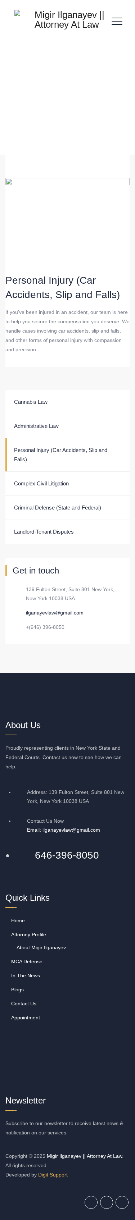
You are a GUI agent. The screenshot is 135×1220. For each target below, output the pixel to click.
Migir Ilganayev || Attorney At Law (84, 1156)
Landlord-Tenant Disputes (44, 532)
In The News (25, 975)
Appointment (25, 1017)
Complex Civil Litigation (41, 483)
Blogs (17, 989)
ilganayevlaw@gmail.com (55, 613)
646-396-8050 (67, 855)
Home (18, 920)
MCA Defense (26, 961)
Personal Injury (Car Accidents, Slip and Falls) (60, 454)
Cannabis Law (31, 402)
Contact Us (23, 1003)
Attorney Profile (28, 934)
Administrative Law (36, 426)
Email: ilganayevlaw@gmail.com (63, 830)
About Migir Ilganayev (41, 947)
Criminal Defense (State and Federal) (57, 507)
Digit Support (53, 1175)
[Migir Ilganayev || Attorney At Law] (66, 20)
